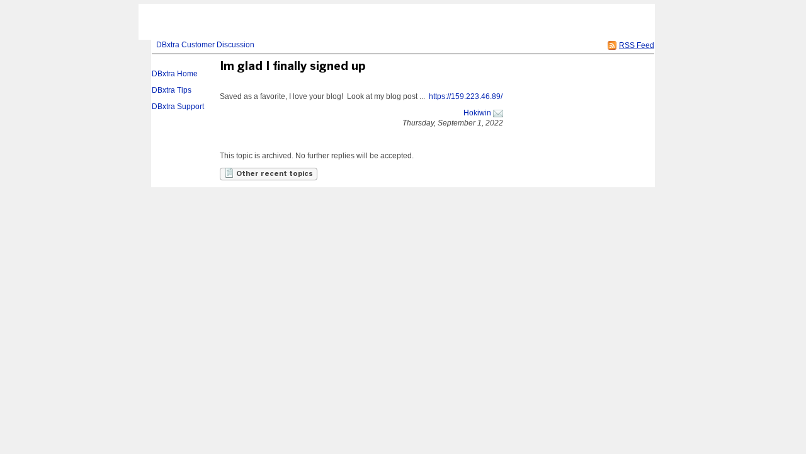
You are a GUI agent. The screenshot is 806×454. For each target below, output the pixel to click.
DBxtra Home (175, 73)
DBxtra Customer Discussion (205, 44)
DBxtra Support (178, 106)
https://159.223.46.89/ (465, 96)
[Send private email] (498, 112)
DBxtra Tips (171, 90)
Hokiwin (477, 112)
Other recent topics (273, 174)
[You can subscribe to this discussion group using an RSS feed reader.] (612, 45)
